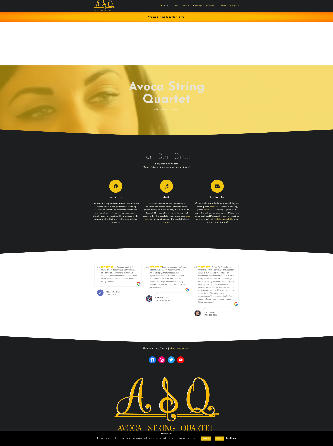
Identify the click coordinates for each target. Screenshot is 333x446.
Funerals (210, 6)
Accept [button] (206, 438)
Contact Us (217, 197)
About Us (116, 197)
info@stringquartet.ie (222, 219)
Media (186, 6)
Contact (222, 6)
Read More (231, 438)
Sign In (235, 6)
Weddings (197, 6)
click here (166, 222)
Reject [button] (219, 438)
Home (165, 6)
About (176, 6)
